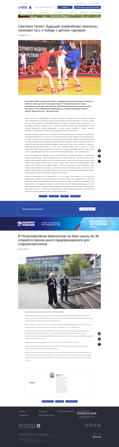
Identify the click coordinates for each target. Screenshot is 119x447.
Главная (20, 19)
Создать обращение (87, 209)
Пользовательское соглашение (26, 438)
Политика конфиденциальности (26, 439)
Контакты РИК (23, 415)
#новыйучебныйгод (71, 401)
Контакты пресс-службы (46, 415)
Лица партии (31, 12)
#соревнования (75, 196)
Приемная (71, 12)
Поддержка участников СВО (60, 16)
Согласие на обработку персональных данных (29, 442)
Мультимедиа (83, 12)
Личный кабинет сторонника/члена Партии (87, 7)
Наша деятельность (44, 12)
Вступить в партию (96, 12)
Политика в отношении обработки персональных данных (32, 440)
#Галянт (43, 196)
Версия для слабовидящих (94, 3)
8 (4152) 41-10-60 (86, 413)
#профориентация (47, 401)
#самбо (64, 196)
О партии (20, 12)
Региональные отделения (66, 411)
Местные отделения (59, 12)
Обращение (65, 7)
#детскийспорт (53, 196)
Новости (36, 19)
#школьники (59, 401)
